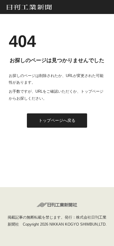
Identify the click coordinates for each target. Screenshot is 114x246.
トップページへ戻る (57, 120)
